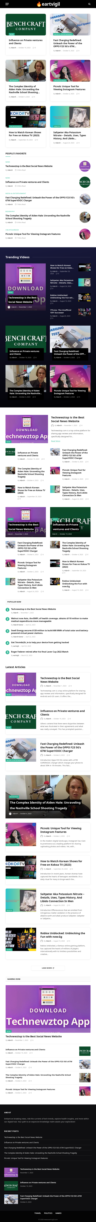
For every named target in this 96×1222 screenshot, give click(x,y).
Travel (37, 1213)
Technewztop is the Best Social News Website (29, 166)
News (12, 34)
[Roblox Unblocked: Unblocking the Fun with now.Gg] (84, 297)
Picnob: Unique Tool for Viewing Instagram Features (69, 88)
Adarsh (13, 48)
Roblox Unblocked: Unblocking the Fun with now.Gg (62, 296)
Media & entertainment (63, 34)
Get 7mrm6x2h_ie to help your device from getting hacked (40, 642)
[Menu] (7, 4)
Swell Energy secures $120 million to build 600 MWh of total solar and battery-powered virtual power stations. (49, 632)
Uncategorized (60, 80)
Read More (55, 441)
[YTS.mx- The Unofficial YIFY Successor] (84, 312)
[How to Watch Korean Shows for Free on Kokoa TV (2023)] (26, 117)
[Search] (89, 4)
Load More (47, 968)
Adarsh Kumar (18, 625)
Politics (48, 1213)
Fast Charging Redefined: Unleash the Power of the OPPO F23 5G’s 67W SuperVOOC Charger (67, 43)
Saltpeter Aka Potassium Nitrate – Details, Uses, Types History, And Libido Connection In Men (69, 135)
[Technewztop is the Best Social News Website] (84, 166)
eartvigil (16, 646)
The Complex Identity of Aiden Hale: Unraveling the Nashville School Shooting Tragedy (24, 89)
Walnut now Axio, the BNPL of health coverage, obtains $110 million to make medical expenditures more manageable (49, 620)
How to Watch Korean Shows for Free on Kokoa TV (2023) (25, 134)
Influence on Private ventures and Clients (25, 42)
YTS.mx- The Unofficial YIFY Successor (60, 311)
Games (9, 949)
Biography (14, 80)
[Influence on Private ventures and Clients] (26, 24)
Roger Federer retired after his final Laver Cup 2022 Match (39, 651)
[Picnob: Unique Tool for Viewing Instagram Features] (70, 70)
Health (57, 126)
